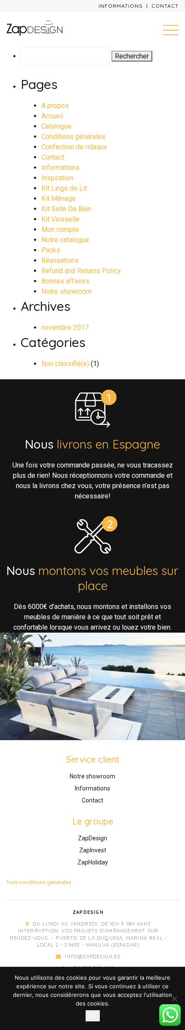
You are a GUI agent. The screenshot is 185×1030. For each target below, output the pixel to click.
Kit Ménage (58, 198)
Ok (92, 1015)
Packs (50, 250)
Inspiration (57, 178)
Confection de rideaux (74, 147)
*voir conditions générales (38, 882)
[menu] (171, 29)
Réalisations (60, 260)
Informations (121, 6)
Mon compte (60, 229)
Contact (165, 6)
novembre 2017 (65, 327)
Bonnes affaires (65, 281)
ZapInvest (92, 850)
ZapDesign (92, 838)
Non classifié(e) (65, 364)
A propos (55, 105)
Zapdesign (88, 912)
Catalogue (56, 126)
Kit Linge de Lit (64, 188)
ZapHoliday (92, 862)
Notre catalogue (65, 240)
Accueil (52, 116)
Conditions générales (73, 136)
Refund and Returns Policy (81, 271)
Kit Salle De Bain (66, 209)
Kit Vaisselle (60, 219)
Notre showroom (66, 291)
